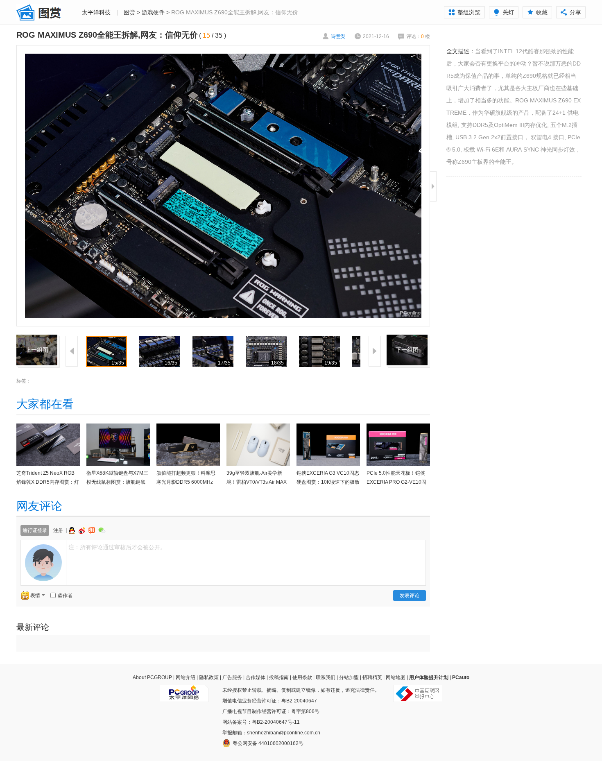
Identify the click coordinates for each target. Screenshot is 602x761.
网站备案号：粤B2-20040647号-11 (261, 722)
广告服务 (232, 677)
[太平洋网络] (184, 690)
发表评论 (409, 595)
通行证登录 (35, 530)
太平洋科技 (96, 12)
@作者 (65, 595)
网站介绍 (185, 677)
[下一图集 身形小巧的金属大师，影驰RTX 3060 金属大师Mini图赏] (407, 339)
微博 (83, 530)
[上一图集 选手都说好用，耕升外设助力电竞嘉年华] (36, 339)
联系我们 (325, 677)
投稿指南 (279, 677)
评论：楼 (418, 36)
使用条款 (302, 677)
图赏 (129, 12)
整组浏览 (468, 12)
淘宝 (92, 530)
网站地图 (395, 677)
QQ (73, 530)
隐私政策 (209, 677)
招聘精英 (372, 677)
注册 (58, 530)
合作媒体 (255, 677)
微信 (102, 530)
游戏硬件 (153, 12)
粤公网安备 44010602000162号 (268, 743)
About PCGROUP (152, 677)
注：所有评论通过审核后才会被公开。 (117, 547)
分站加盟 (349, 677)
